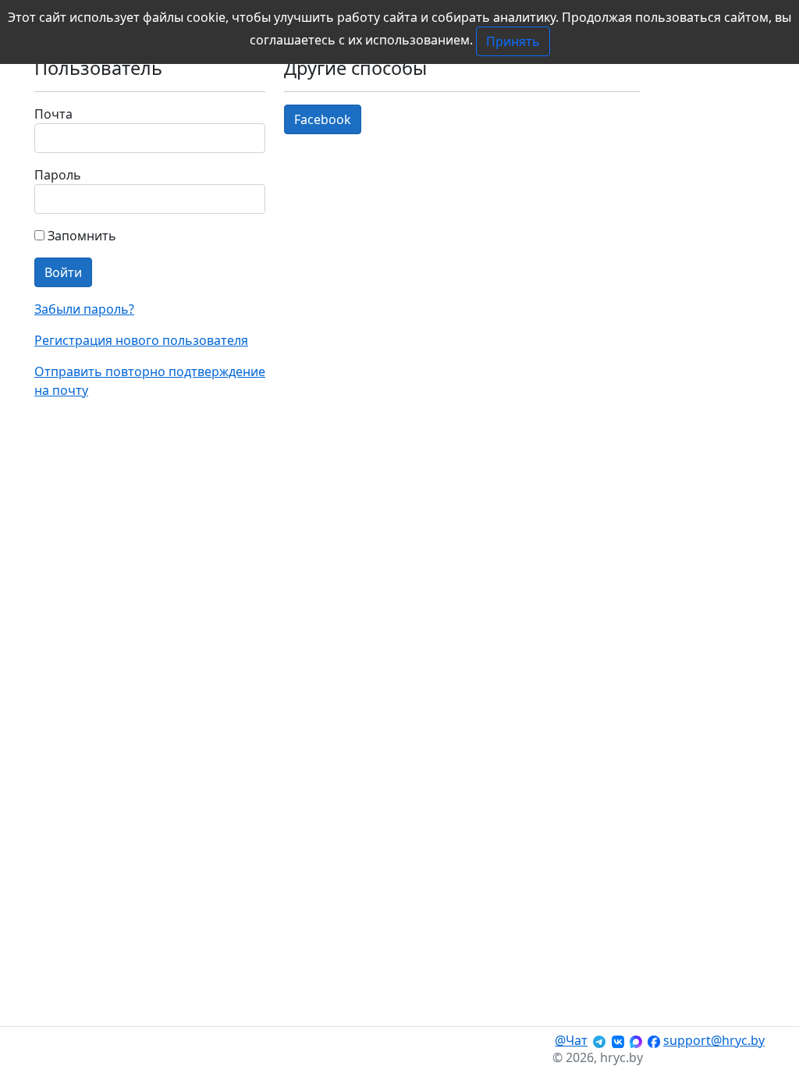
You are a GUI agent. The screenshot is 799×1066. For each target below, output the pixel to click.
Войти (63, 272)
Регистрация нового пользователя (141, 340)
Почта (53, 114)
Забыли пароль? (84, 309)
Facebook (322, 119)
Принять (513, 41)
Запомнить (80, 235)
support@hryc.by (714, 1040)
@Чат (571, 1040)
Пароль (57, 174)
